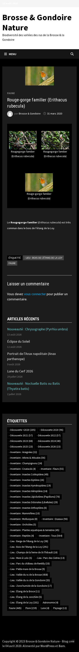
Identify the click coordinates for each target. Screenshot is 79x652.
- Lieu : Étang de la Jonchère (25, 597)
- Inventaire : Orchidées (22, 524)
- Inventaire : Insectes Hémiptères (28, 491)
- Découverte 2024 (49, 441)
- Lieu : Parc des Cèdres (50, 558)
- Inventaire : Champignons (25, 463)
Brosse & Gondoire (30, 113)
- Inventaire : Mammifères (24, 513)
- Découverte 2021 (21, 435)
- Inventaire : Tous (50, 535)
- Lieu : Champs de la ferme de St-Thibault (33, 552)
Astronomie (50, 602)
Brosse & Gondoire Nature (37, 22)
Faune (11, 93)
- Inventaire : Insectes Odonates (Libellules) (33, 502)
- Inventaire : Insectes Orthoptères (28, 508)
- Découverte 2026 (49, 446)
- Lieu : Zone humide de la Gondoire (30, 585)
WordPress (47, 646)
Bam (62, 646)
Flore (31, 608)
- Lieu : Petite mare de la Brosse (27, 569)
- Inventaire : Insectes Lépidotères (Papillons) (34, 496)
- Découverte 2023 (21, 441)
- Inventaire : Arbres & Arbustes (27, 457)
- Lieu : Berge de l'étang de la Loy (28, 541)
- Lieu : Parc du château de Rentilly (29, 563)
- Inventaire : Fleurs (52, 469)
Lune (45, 608)
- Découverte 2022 (49, 435)
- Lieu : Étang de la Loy (24, 602)
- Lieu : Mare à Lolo (20, 558)
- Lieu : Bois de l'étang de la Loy (43, 257)
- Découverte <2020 (22, 430)
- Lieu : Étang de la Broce (24, 591)
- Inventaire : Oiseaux (54, 519)
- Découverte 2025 (21, 446)
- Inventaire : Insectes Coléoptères (28, 474)
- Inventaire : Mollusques (23, 519)
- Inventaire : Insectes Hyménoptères (30, 485)
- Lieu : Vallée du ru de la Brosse (28, 574)
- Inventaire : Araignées (23, 452)
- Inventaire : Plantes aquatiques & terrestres (34, 530)
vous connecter (35, 294)
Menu (12, 54)
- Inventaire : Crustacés (22, 469)
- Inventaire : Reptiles (21, 535)
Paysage (60, 608)
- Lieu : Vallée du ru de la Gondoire (29, 580)
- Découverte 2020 (51, 430)
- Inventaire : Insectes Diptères (26, 480)
